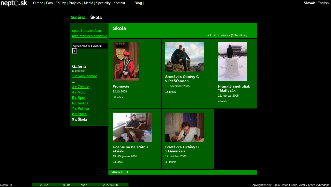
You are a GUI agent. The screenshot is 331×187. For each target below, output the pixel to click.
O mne (38, 3)
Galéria (78, 17)
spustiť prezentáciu (86, 31)
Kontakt (119, 3)
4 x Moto (78, 92)
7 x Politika (80, 109)
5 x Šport (79, 98)
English (323, 3)
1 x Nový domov (84, 76)
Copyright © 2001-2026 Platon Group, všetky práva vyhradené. (290, 184)
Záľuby (61, 3)
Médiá (88, 3)
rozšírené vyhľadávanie (89, 36)
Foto (49, 3)
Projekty (75, 3)
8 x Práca (79, 114)
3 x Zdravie (80, 87)
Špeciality (103, 3)
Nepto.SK (6, 184)
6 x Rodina (80, 103)
